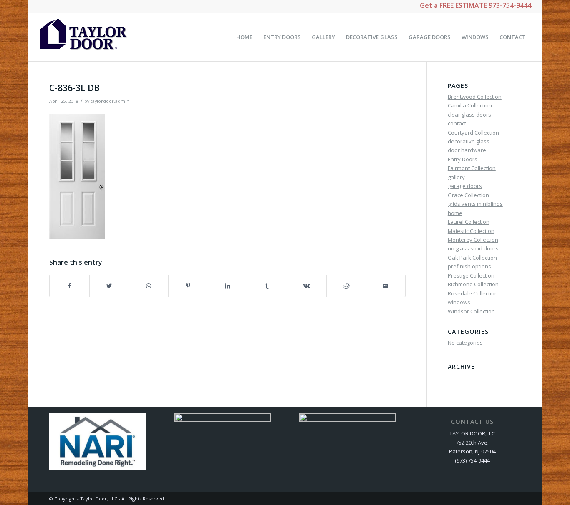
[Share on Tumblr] (267, 286)
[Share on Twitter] (109, 286)
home (455, 213)
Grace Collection (468, 195)
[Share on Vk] (306, 286)
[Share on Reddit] (346, 286)
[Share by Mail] (385, 286)
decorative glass (468, 141)
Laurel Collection (468, 221)
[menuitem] (244, 37)
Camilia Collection (470, 105)
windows (459, 302)
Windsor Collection (471, 311)
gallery (456, 177)
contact (457, 123)
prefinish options (469, 266)
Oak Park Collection (472, 257)
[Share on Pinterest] (188, 286)
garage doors (465, 186)
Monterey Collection (473, 239)
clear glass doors (469, 114)
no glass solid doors (473, 248)
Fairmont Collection (472, 168)
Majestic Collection (471, 231)
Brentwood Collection (475, 96)
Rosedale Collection (473, 293)
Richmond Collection (473, 284)
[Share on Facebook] (69, 286)
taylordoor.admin (110, 101)
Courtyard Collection (473, 132)
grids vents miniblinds (475, 204)
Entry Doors (462, 159)
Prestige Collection (471, 275)
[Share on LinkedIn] (227, 286)
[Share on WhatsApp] (149, 286)
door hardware (467, 150)
